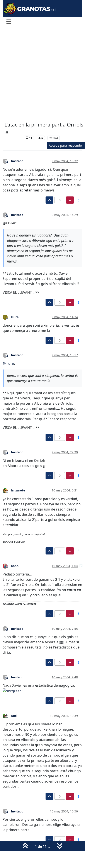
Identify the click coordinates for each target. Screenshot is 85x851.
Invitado (17, 161)
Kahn (15, 566)
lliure (15, 317)
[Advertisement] (42, 74)
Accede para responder (66, 145)
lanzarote (18, 490)
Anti (14, 716)
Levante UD (12, 138)
